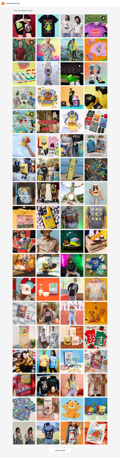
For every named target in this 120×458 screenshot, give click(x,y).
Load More (60, 450)
